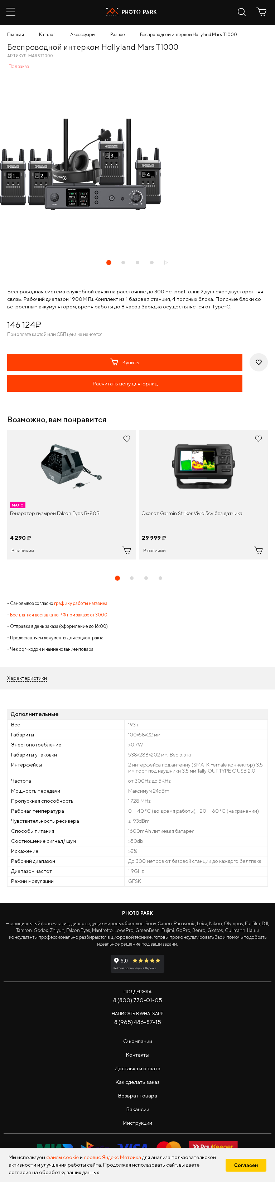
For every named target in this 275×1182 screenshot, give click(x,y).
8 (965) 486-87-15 (137, 1022)
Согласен (246, 1165)
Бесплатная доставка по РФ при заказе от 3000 (58, 615)
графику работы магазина (80, 603)
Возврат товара (137, 1095)
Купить (130, 362)
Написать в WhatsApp (138, 1013)
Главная (15, 34)
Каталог (47, 34)
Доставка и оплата (137, 1068)
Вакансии (137, 1109)
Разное (117, 34)
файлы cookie (62, 1157)
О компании (137, 1041)
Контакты (137, 1055)
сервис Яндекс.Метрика (112, 1157)
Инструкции (137, 1123)
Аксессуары (82, 34)
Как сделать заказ (137, 1082)
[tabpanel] (71, 494)
